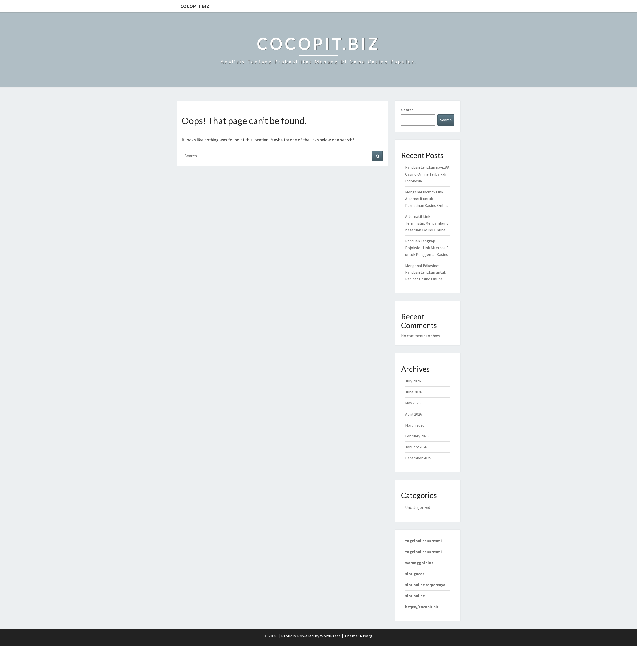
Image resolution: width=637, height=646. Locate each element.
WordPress (330, 635)
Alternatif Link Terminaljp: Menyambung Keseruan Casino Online (427, 223)
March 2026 (414, 425)
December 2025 (418, 457)
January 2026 (416, 446)
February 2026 (417, 435)
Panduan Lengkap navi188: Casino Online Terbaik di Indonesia (427, 174)
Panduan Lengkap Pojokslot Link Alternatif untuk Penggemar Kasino (426, 247)
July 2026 (413, 380)
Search (407, 109)
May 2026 (413, 402)
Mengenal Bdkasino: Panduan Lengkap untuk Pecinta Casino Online (425, 272)
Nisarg (366, 635)
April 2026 (413, 414)
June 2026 (413, 391)
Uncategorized (417, 507)
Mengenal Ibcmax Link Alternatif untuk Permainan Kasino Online (427, 198)
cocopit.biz (194, 6)
